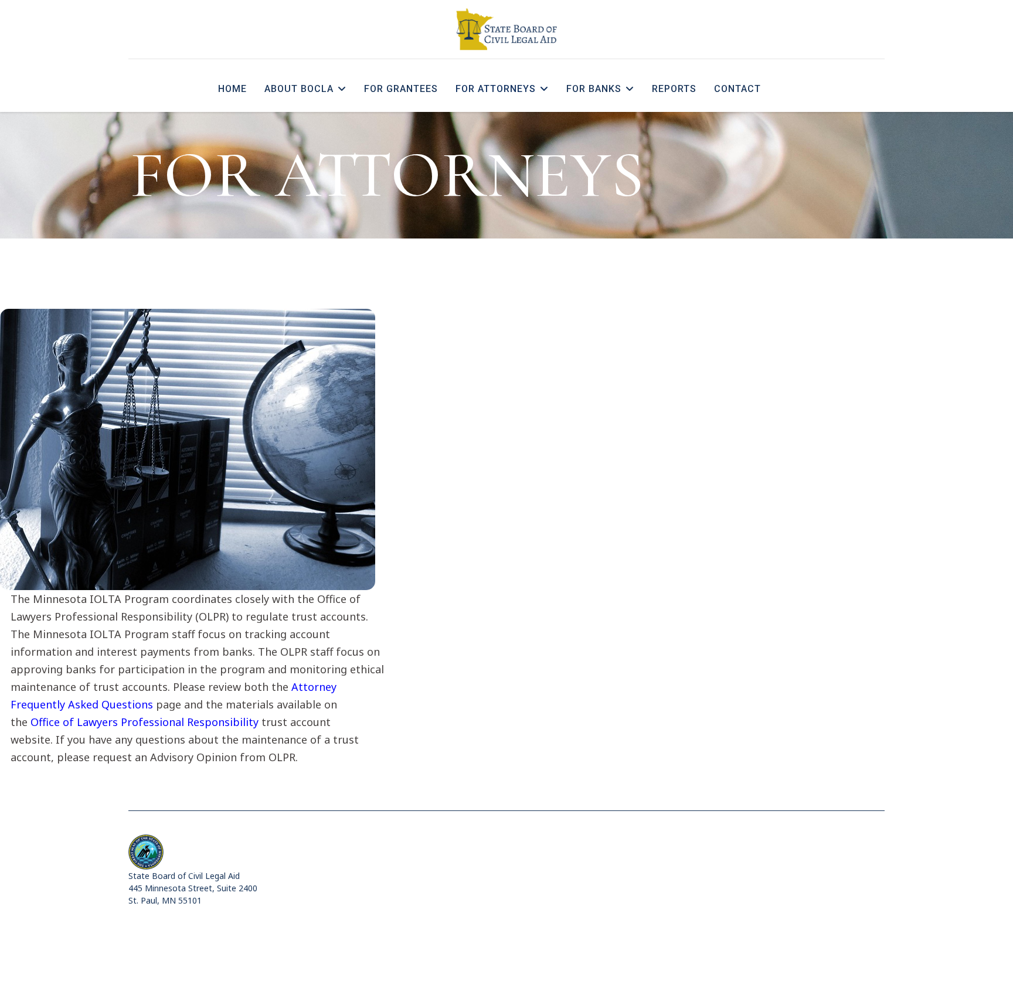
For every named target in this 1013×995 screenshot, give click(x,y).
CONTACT (737, 88)
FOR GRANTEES (401, 88)
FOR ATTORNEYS (495, 88)
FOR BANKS (593, 88)
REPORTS (674, 88)
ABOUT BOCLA (299, 88)
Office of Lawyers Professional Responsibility (144, 722)
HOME (232, 88)
